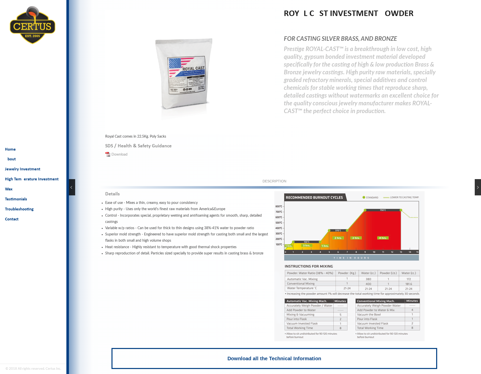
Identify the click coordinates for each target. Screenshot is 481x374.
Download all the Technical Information (274, 358)
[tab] (274, 181)
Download (119, 154)
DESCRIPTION (274, 181)
